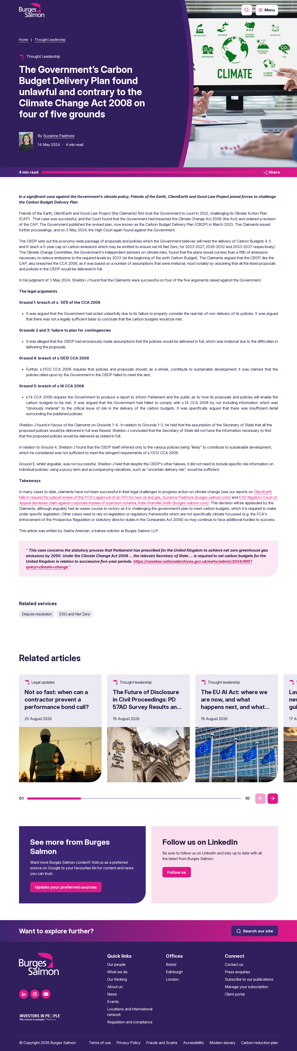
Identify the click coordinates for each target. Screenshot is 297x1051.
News (112, 994)
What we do (117, 972)
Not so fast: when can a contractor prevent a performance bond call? (57, 699)
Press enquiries (237, 972)
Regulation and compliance (129, 1022)
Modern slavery (223, 1042)
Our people (116, 964)
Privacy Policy (128, 1042)
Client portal (235, 994)
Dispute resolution (37, 614)
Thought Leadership (50, 40)
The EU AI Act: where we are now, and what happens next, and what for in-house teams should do (236, 707)
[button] (54, 798)
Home (23, 40)
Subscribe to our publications (249, 979)
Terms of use (100, 1042)
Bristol (171, 964)
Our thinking (117, 979)
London (172, 979)
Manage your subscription (246, 986)
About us (115, 986)
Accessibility (193, 1042)
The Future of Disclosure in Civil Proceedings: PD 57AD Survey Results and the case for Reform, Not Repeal (146, 707)
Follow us (176, 872)
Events (113, 1001)
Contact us (234, 964)
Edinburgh (174, 972)
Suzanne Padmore (58, 135)
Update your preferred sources (66, 887)
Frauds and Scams (162, 1042)
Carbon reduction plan (259, 1042)
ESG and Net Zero (74, 614)
